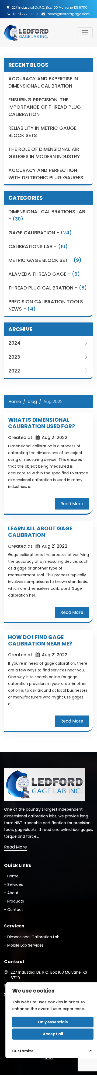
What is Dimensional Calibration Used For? (41, 423)
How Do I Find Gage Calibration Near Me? (40, 640)
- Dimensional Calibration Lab (32, 937)
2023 (14, 357)
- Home (11, 876)
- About (11, 893)
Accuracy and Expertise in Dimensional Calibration (43, 82)
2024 (14, 343)
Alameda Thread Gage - (44, 274)
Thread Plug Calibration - (47, 287)
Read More (71, 504)
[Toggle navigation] (85, 32)
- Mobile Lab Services (24, 945)
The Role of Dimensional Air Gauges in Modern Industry (44, 153)
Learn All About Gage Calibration (40, 532)
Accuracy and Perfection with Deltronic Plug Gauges (45, 174)
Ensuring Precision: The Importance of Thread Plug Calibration (44, 107)
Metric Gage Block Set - (44, 260)
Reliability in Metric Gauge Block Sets (42, 132)
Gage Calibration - (40, 232)
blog (32, 401)
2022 (14, 370)
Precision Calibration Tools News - (45, 305)
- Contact (13, 909)
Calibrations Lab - (38, 246)
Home (14, 401)
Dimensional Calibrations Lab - (46, 215)
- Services (13, 884)
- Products (14, 901)
